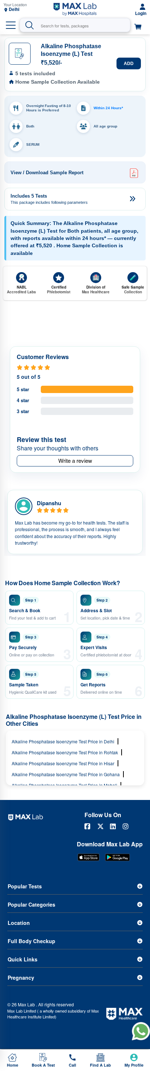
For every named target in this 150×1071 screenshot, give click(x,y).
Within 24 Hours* (108, 108)
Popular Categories (31, 904)
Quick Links (23, 959)
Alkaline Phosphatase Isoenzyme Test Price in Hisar (63, 763)
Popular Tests (25, 886)
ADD (129, 63)
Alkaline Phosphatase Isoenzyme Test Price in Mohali (64, 785)
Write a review (75, 460)
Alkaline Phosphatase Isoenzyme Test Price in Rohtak (65, 752)
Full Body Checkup (31, 941)
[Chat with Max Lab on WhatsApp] (140, 1031)
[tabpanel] (75, 522)
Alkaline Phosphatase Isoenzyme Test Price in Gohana (66, 774)
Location (19, 922)
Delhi (14, 9)
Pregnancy (21, 977)
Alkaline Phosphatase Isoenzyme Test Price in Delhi (63, 741)
